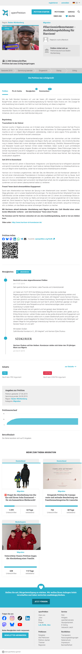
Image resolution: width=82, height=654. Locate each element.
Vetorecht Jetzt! (67, 627)
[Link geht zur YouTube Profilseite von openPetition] (20, 624)
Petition (5, 91)
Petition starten (41, 12)
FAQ (62, 615)
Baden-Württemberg (16, 23)
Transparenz (66, 635)
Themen (41, 643)
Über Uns (58, 16)
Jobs (40, 618)
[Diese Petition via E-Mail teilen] (25, 239)
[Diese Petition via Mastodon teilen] (11, 239)
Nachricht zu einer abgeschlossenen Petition (30, 280)
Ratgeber (41, 635)
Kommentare (44, 90)
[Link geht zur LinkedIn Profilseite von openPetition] (28, 618)
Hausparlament (67, 622)
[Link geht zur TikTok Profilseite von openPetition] (20, 618)
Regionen (41, 645)
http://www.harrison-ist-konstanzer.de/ (27, 222)
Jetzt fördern (41, 602)
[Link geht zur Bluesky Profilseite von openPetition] (12, 624)
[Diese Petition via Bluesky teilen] (7, 239)
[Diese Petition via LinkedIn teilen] (14, 239)
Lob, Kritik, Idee (44, 625)
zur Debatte (69, 367)
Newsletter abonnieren (15, 635)
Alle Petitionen (43, 638)
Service (71, 12)
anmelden (65, 3)
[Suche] (78, 11)
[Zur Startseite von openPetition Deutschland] (14, 12)
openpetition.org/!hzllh (44, 239)
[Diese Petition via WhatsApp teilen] (18, 239)
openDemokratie (67, 620)
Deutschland (20, 461)
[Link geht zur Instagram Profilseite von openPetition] (12, 618)
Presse (40, 622)
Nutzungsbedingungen (69, 638)
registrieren (53, 3)
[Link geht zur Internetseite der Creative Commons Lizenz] (3, 652)
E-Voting (64, 625)
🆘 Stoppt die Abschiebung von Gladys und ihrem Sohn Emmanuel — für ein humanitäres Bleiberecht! (20, 497)
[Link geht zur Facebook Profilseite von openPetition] (4, 618)
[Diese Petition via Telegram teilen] (21, 239)
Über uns (41, 615)
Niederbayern (20, 522)
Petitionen (60, 12)
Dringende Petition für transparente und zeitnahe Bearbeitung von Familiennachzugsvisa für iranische (61, 497)
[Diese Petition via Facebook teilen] (3, 239)
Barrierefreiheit (66, 645)
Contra (47, 373)
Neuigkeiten (30, 90)
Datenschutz (66, 640)
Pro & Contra (17, 91)
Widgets (64, 618)
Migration (47, 23)
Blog (40, 620)
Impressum (65, 643)
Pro (5, 373)
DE (76, 3)
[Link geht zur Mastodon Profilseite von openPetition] (4, 624)
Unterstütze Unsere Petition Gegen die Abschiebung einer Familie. (21, 557)
